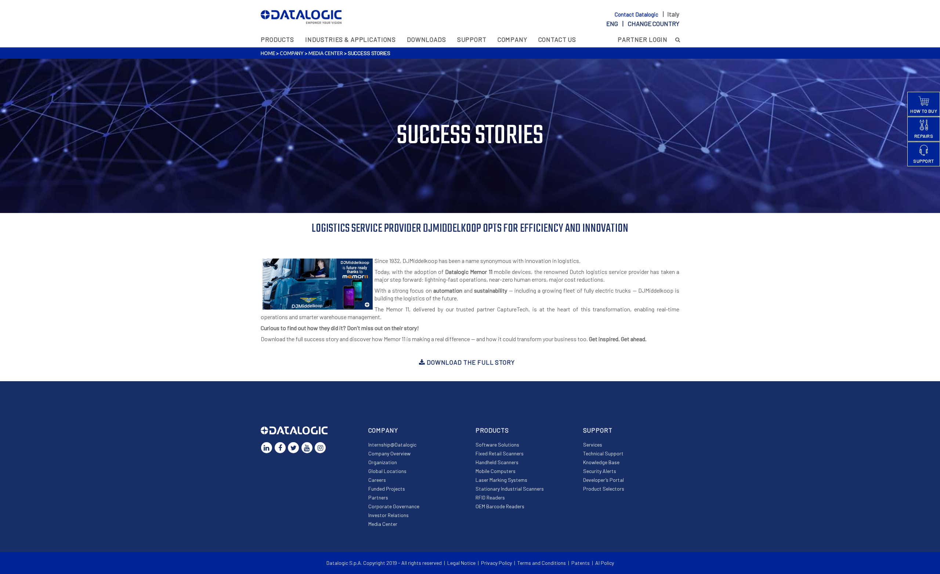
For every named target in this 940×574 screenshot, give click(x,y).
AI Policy (604, 563)
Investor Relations (388, 515)
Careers (377, 480)
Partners (378, 497)
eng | (642, 23)
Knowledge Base (601, 462)
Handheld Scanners (497, 462)
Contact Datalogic (637, 14)
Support (472, 39)
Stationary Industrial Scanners (510, 488)
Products (277, 39)
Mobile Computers (496, 471)
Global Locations (387, 471)
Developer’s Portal (603, 480)
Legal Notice (461, 563)
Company (512, 39)
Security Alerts (599, 471)
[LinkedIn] (266, 447)
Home (268, 53)
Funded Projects (386, 488)
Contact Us (557, 39)
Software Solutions (497, 444)
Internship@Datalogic (392, 444)
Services (592, 444)
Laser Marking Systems (501, 480)
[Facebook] (280, 447)
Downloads (426, 39)
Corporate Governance (393, 506)
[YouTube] (306, 447)
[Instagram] (320, 447)
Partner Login (643, 39)
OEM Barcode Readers (500, 506)
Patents (580, 563)
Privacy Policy (496, 563)
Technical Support (603, 453)
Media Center (325, 53)
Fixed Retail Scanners (500, 453)
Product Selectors (603, 488)
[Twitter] (293, 447)
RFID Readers (490, 497)
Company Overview (389, 453)
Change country (653, 23)
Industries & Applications (350, 39)
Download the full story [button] (469, 362)
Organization (382, 462)
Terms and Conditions (541, 563)
